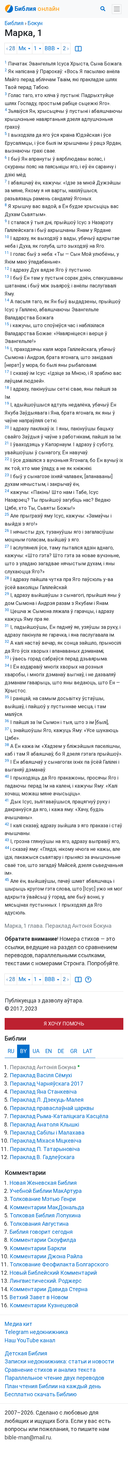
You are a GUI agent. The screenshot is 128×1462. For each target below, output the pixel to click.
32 (7, 641)
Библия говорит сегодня (41, 1232)
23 (7, 475)
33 (7, 657)
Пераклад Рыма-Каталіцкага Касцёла (59, 1116)
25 (7, 514)
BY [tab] (23, 1051)
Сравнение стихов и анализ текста (50, 1370)
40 (7, 776)
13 (7, 276)
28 (7, 578)
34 (7, 665)
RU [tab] (11, 1051)
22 (7, 459)
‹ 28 (10, 48)
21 (7, 443)
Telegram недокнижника (36, 1332)
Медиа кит (18, 1324)
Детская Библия (26, 1353)
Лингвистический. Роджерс (46, 1281)
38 (7, 745)
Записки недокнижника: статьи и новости (59, 1361)
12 (7, 268)
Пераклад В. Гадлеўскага (42, 1157)
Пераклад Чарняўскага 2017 (46, 1084)
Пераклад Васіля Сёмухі (41, 1075)
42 (7, 824)
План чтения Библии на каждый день (53, 1386)
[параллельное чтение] (78, 48)
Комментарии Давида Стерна (49, 1289)
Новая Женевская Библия (43, 1183)
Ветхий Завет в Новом (39, 1297)
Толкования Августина (39, 1224)
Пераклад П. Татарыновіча (45, 1149)
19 (7, 403)
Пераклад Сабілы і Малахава (47, 1133)
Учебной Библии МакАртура (46, 1191)
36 (7, 721)
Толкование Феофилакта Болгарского (59, 1264)
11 (7, 253)
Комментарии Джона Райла (46, 1256)
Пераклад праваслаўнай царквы (52, 1108)
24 (7, 491)
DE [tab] (61, 1051)
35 (7, 697)
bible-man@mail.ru (28, 1437)
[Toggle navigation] (116, 9)
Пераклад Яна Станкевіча (43, 1092)
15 (7, 324)
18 (7, 387)
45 (7, 880)
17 (7, 372)
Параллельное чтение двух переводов (54, 1378)
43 (7, 840)
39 (7, 760)
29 (7, 594)
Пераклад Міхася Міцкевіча (45, 1141)
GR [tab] (73, 1051)
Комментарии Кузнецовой (44, 1305)
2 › (66, 48)
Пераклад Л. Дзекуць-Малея (47, 1100)
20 (7, 427)
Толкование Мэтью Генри (43, 1199)
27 (7, 546)
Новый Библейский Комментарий (53, 1273)
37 (7, 729)
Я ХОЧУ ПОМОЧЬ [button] (64, 1024)
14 (7, 300)
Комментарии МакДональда (47, 1207)
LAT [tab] (88, 1051)
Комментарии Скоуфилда (43, 1240)
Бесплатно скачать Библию (41, 1394)
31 (7, 626)
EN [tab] (48, 1051)
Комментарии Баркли (38, 1248)
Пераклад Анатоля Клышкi (44, 1125)
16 (7, 348)
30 (7, 610)
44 (7, 848)
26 (7, 530)
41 (7, 800)
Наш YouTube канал (30, 1340)
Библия (14, 23)
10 (7, 237)
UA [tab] (36, 1051)
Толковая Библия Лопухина (45, 1215)
